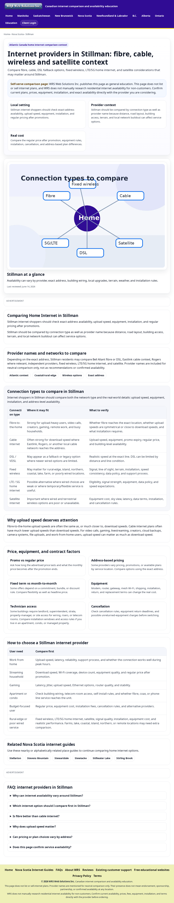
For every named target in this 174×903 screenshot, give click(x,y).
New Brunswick (64, 15)
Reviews (87, 870)
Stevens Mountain (37, 758)
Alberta (146, 15)
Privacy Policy (82, 876)
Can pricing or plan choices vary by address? (42, 837)
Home (9, 15)
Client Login (29, 22)
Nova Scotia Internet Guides (34, 870)
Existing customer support (114, 870)
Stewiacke (81, 758)
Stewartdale (62, 758)
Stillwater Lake (101, 758)
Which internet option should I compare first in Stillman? (51, 806)
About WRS (72, 870)
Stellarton (15, 758)
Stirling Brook (124, 758)
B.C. (135, 15)
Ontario (159, 15)
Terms (97, 876)
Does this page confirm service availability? (42, 847)
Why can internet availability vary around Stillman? (48, 795)
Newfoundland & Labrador (112, 15)
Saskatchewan (41, 15)
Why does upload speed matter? (34, 826)
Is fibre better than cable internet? (36, 816)
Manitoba (23, 15)
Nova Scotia (85, 15)
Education (11, 22)
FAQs (59, 870)
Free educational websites (151, 870)
